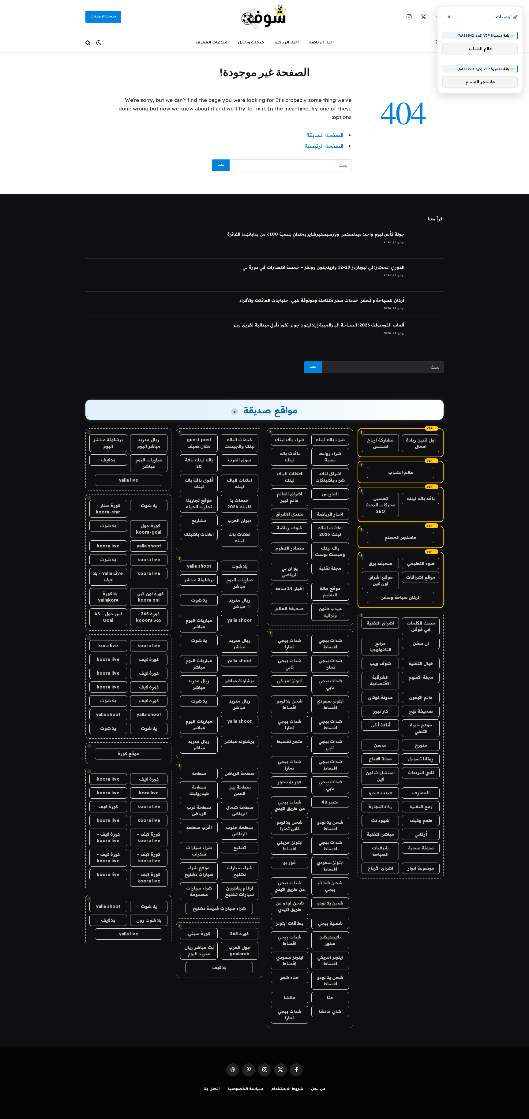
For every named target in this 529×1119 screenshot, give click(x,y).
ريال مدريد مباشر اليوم (148, 443)
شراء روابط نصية (330, 457)
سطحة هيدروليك (199, 790)
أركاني (421, 834)
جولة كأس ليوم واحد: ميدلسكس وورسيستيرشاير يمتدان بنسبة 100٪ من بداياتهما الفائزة (315, 234)
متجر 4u (330, 802)
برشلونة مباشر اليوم (108, 443)
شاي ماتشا (330, 1011)
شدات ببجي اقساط (330, 644)
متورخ (421, 745)
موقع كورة (128, 753)
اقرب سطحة (199, 827)
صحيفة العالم (289, 608)
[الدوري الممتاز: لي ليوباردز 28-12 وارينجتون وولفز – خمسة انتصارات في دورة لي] (427, 275)
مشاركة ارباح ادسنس (380, 443)
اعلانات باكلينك (199, 534)
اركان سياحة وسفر (400, 597)
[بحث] (88, 43)
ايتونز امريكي (289, 681)
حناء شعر (289, 977)
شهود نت (380, 820)
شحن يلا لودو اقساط (289, 704)
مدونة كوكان (380, 697)
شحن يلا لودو (330, 903)
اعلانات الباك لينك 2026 (330, 531)
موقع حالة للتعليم (330, 592)
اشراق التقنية (380, 623)
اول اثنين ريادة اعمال (421, 443)
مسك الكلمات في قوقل (421, 626)
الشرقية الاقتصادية (380, 680)
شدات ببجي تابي (289, 664)
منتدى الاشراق (290, 514)
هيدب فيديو (380, 793)
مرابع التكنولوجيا (380, 646)
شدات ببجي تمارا (289, 644)
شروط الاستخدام (287, 1089)
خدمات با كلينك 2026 (239, 503)
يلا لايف (219, 967)
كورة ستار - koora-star (108, 509)
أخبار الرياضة (321, 43)
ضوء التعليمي (421, 563)
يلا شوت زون (148, 920)
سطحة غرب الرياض (199, 810)
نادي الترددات (420, 772)
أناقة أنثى (380, 725)
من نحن (318, 1089)
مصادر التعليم (289, 548)
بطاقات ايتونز (289, 923)
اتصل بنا (212, 1089)
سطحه (199, 773)
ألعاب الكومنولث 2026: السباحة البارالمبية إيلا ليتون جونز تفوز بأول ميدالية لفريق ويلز (318, 325)
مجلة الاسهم (420, 677)
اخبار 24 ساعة (289, 588)
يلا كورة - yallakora (108, 597)
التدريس (330, 494)
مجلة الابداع (380, 759)
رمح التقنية (421, 806)
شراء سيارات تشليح (239, 871)
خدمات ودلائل (251, 43)
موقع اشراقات (420, 577)
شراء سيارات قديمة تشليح (219, 908)
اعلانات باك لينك (239, 537)
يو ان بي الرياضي (289, 571)
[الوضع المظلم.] (99, 43)
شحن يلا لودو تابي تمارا (289, 825)
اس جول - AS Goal (108, 617)
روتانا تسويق (420, 759)
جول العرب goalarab (239, 951)
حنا (330, 997)
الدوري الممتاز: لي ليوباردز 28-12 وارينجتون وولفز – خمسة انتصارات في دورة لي (323, 267)
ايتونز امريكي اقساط (289, 846)
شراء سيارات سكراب (199, 851)
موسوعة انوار (420, 868)
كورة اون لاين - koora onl (148, 597)
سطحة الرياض (239, 773)
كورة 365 (239, 933)
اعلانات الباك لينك (289, 477)
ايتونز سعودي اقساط (330, 704)
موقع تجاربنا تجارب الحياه (199, 503)
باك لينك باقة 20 (199, 463)
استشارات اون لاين (380, 776)
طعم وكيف (421, 820)
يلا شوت (239, 566)
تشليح (239, 847)
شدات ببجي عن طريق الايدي (289, 805)
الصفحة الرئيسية (324, 146)
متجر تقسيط (289, 741)
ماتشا (289, 997)
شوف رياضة (289, 528)
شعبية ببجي (330, 923)
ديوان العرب (239, 520)
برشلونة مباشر (199, 580)
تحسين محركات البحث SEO (381, 505)
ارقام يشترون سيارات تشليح (239, 891)
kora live (108, 645)
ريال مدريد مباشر (239, 603)
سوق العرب (239, 460)
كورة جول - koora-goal (148, 529)
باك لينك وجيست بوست (330, 551)
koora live (108, 546)
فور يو (289, 862)
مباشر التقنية (380, 834)
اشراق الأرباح (380, 868)
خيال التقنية (420, 663)
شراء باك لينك (330, 439)
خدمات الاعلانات (103, 17)
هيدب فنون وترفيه (330, 612)
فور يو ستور (289, 782)
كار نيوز (380, 711)
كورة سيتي (199, 933)
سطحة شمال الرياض (239, 810)
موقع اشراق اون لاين (380, 580)
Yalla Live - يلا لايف (108, 577)
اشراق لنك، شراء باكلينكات (330, 477)
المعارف (421, 793)
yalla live (128, 480)
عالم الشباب (400, 472)
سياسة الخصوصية (245, 1089)
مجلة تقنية (330, 568)
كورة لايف (149, 659)
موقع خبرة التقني (421, 728)
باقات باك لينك (290, 457)
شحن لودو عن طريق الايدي (290, 906)
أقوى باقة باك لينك (199, 483)
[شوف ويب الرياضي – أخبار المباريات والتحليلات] (264, 17)
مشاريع (199, 520)
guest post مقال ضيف (199, 443)
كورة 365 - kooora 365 (148, 617)
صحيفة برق (380, 563)
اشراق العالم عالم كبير (289, 497)
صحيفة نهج (421, 711)
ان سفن (421, 643)
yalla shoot (199, 566)
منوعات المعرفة (211, 43)
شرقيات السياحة (380, 851)
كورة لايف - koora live (148, 837)
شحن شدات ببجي (330, 886)
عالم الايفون (421, 697)
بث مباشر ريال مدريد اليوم (199, 951)
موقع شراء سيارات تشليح (199, 871)
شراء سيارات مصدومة (199, 891)
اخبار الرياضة (330, 514)
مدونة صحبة (421, 848)
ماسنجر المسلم (400, 537)
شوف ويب (380, 663)
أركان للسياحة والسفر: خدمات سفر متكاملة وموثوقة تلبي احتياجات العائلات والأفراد (321, 300)
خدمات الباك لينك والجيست (239, 443)
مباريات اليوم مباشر (239, 583)
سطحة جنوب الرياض (239, 831)
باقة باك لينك (421, 498)
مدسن (380, 745)
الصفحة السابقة (324, 135)
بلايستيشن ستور (330, 940)
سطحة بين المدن (239, 790)
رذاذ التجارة (380, 806)
